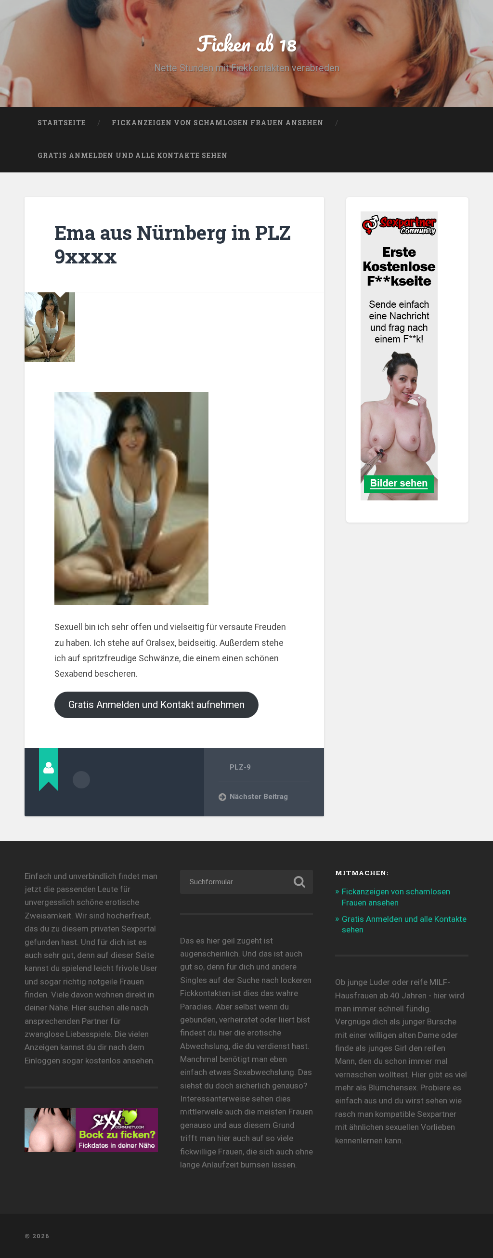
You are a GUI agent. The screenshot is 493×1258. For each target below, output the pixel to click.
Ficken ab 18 (247, 43)
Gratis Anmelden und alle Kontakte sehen (133, 155)
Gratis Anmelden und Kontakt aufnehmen (156, 704)
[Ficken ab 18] (246, 1236)
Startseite (62, 122)
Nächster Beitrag (259, 796)
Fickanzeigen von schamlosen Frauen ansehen (218, 122)
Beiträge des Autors (81, 779)
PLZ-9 (240, 767)
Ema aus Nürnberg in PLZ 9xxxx (172, 244)
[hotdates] (399, 496)
